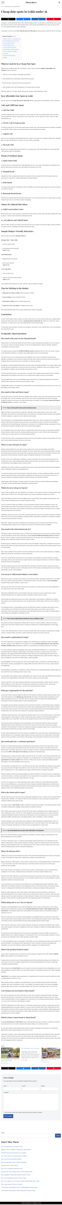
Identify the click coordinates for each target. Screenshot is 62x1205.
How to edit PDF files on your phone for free (12, 1146)
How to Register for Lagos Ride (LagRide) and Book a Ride (15, 1174)
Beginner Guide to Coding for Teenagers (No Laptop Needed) (16, 1149)
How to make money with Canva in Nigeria (11, 1184)
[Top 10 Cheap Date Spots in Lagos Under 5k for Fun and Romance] (10, 1053)
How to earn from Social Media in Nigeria (11, 1159)
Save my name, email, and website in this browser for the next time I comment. (23, 1112)
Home (2, 6)
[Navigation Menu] (3, 2)
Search (2, 1132)
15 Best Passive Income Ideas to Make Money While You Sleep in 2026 (18, 1190)
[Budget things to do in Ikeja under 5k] (51, 1053)
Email (24, 1086)
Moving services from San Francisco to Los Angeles (13, 1152)
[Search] (59, 2)
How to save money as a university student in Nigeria (14, 1156)
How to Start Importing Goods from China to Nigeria (14, 1178)
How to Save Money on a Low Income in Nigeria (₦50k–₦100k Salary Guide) (20, 1181)
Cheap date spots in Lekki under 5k (9, 1165)
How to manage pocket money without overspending (13, 1162)
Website (43, 1086)
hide (14, 36)
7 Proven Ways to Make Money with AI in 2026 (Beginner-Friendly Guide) (19, 1187)
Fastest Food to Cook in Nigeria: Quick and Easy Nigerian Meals (16, 1171)
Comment (6, 1092)
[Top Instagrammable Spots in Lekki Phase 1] (31, 1054)
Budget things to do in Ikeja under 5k (50, 1059)
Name (5, 1086)
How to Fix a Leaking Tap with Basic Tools (11, 1168)
